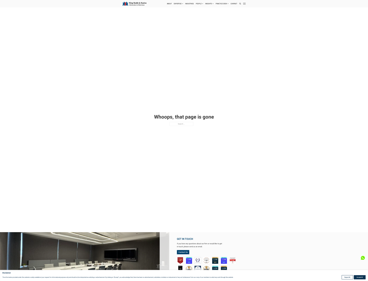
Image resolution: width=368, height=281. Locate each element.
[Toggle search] (240, 4)
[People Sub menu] (202, 3)
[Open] (244, 3)
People (199, 4)
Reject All (347, 277)
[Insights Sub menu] (213, 3)
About (169, 4)
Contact (234, 4)
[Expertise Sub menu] (182, 3)
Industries (189, 4)
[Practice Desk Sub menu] (228, 3)
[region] (184, 275)
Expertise (178, 4)
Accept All (360, 277)
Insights (208, 4)
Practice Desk (221, 4)
